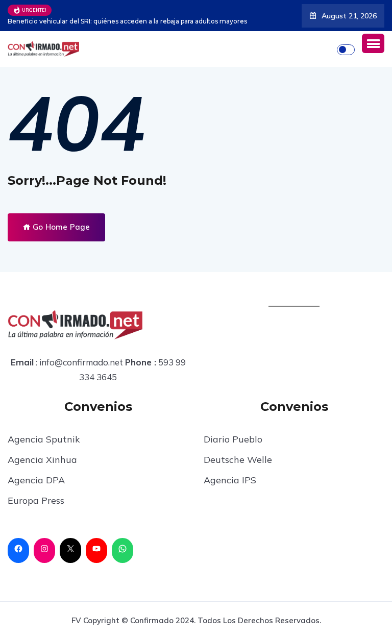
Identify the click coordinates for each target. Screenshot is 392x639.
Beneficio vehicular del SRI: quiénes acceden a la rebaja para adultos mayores (127, 21)
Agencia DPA (36, 480)
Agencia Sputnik (44, 439)
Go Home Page (60, 227)
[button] (373, 43)
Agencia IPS (230, 480)
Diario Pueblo (233, 439)
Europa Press (36, 500)
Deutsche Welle (238, 459)
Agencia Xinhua (42, 459)
